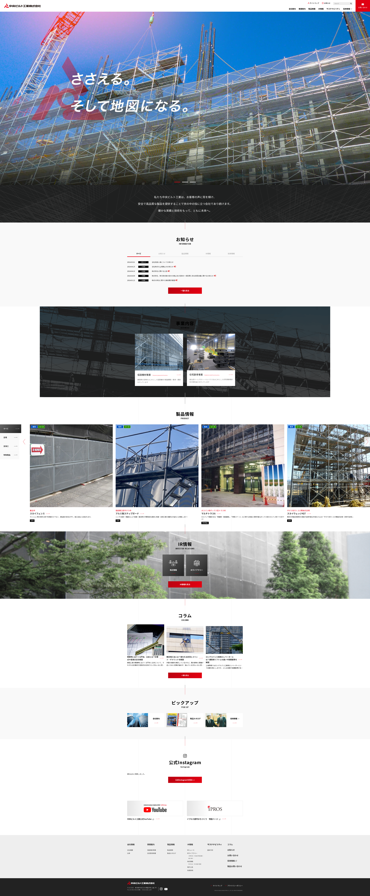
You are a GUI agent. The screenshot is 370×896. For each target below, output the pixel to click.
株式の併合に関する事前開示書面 (163, 280)
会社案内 (292, 9)
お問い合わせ (362, 7)
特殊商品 (6, 455)
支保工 (6, 446)
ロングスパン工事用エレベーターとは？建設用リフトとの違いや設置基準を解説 (221, 660)
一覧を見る (185, 290)
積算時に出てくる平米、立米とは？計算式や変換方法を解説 (142, 658)
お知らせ (327, 3)
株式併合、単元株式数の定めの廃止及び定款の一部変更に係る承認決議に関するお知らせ (183, 276)
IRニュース (190, 850)
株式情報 (173, 570)
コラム (230, 844)
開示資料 (190, 858)
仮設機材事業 (151, 850)
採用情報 (346, 9)
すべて (5, 428)
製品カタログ (171, 853)
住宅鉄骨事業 (151, 853)
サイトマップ (314, 3)
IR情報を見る (185, 584)
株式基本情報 (197, 864)
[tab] (138, 253)
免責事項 (190, 870)
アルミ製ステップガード (127, 513)
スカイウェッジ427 (296, 513)
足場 (5, 437)
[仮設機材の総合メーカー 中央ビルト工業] (22, 5)
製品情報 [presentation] (185, 253)
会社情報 (131, 844)
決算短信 (190, 856)
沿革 (128, 853)
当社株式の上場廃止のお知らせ (162, 266)
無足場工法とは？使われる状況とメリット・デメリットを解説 (182, 658)
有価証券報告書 (198, 856)
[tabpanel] (185, 98)
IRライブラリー (197, 570)
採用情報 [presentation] (231, 253)
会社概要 (130, 850)
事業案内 (302, 9)
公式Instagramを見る (188, 780)
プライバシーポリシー (235, 885)
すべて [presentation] (138, 253)
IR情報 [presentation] (208, 253)
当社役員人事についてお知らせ (162, 262)
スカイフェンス (37, 513)
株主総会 (190, 864)
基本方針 (210, 850)
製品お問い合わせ (234, 866)
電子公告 (190, 867)
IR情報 (321, 9)
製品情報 (311, 9)
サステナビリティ (333, 9)
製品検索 (170, 850)
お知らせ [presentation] (161, 253)
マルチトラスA (208, 513)
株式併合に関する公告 (159, 271)
